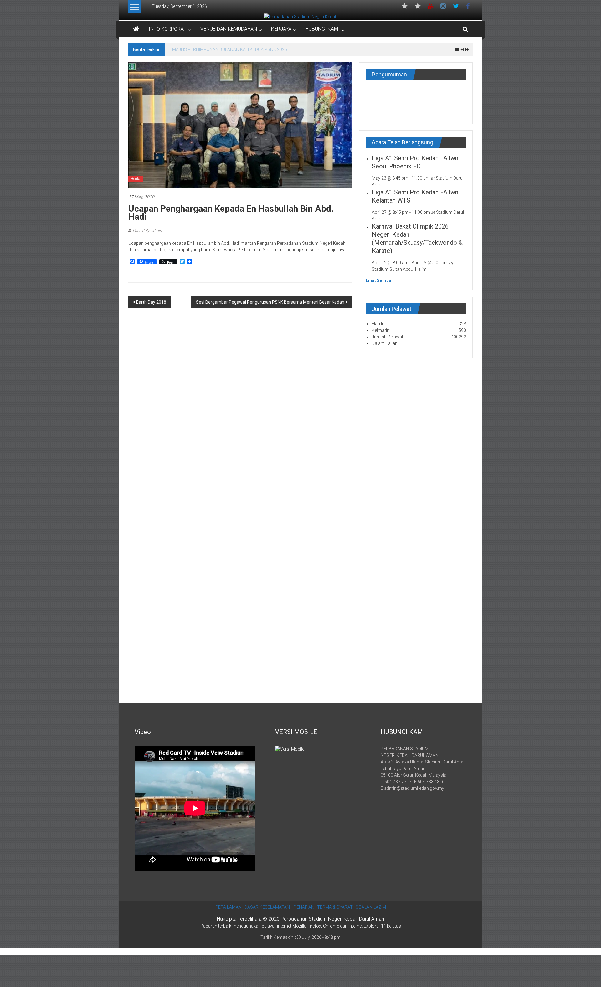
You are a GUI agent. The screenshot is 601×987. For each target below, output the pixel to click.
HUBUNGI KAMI (323, 29)
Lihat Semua (378, 280)
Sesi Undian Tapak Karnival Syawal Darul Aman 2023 (224, 49)
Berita (135, 179)
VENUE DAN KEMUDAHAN (228, 29)
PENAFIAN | (305, 907)
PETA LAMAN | (229, 907)
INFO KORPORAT (167, 29)
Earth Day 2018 (151, 302)
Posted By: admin (147, 231)
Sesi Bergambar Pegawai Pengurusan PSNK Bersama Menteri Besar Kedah (270, 302)
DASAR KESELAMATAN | (268, 907)
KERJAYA (281, 29)
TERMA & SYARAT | (336, 907)
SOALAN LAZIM (370, 907)
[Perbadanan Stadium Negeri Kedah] (300, 16)
